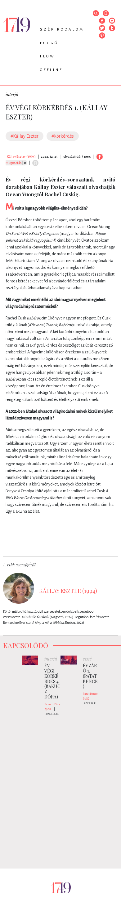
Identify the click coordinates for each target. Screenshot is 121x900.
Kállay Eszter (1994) (21, 156)
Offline (51, 70)
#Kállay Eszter (24, 136)
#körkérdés (63, 136)
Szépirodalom (62, 29)
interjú (12, 95)
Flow (47, 56)
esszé (87, 659)
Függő (49, 43)
